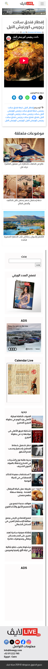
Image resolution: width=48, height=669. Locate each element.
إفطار (31, 107)
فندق (36, 117)
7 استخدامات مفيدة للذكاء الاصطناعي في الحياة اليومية (18, 477)
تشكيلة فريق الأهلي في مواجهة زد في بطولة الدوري (19, 434)
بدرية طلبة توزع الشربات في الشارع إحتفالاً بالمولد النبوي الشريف (19, 463)
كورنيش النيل (11, 120)
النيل (26, 107)
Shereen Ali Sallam (35, 32)
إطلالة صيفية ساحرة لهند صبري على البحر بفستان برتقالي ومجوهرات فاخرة (18, 535)
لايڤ (23, 32)
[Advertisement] (24, 595)
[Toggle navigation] (42, 3)
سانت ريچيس (33, 114)
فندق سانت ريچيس (25, 117)
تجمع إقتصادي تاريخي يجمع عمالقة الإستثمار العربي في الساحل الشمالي (18, 521)
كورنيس (21, 120)
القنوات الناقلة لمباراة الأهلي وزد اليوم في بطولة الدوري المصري (18, 419)
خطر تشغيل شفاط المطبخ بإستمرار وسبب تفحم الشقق (19, 448)
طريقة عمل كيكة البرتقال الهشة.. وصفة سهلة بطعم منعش (19, 492)
